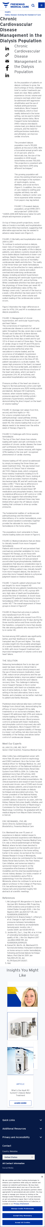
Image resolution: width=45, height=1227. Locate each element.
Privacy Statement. (21, 1204)
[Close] (42, 1176)
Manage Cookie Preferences (22, 1209)
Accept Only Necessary (22, 1216)
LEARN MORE (20, 1103)
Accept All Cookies (22, 1222)
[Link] (7, 55)
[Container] (41, 5)
